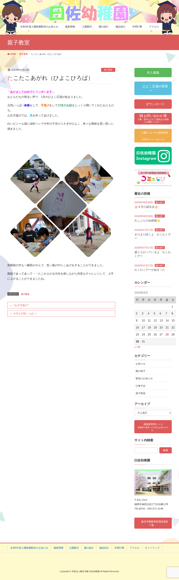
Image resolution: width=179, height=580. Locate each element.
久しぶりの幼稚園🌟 (147, 220)
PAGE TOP (171, 559)
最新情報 (58, 547)
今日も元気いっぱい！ (25, 313)
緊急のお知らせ (144, 378)
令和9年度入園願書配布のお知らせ (29, 547)
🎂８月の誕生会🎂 (146, 206)
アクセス (134, 547)
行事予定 (140, 386)
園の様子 (160, 202)
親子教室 (108, 70)
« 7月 (137, 347)
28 (167, 334)
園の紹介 (89, 547)
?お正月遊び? (20, 305)
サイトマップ (152, 547)
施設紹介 (104, 547)
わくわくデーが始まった (149, 269)
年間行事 (119, 547)
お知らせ (140, 363)
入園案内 (74, 547)
